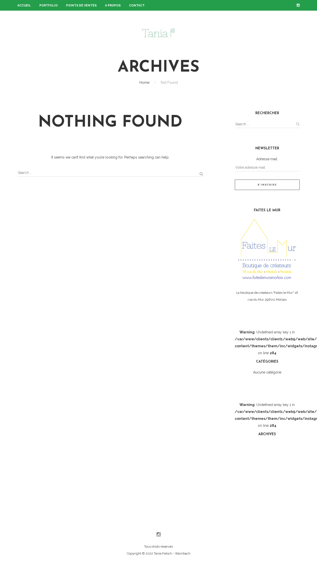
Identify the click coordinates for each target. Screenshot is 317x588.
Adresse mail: (267, 159)
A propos (113, 5)
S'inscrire (267, 184)
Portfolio (48, 5)
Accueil (24, 5)
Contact (137, 5)
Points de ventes (81, 5)
